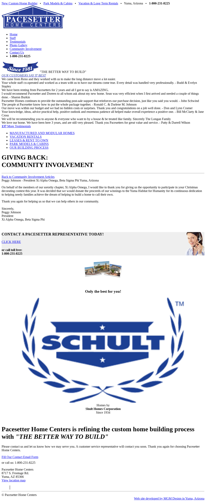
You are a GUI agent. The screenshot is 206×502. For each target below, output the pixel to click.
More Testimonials (16, 126)
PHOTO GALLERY (103, 283)
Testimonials (18, 41)
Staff (13, 38)
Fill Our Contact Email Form (20, 457)
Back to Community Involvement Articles (28, 176)
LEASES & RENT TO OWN (29, 140)
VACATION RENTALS (26, 136)
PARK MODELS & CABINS (29, 144)
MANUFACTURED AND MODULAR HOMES (42, 133)
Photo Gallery (18, 45)
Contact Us (17, 52)
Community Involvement (25, 49)
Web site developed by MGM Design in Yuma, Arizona (169, 498)
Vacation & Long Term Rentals (98, 3)
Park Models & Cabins (57, 3)
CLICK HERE (11, 242)
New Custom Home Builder (19, 3)
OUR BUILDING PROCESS (29, 147)
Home (14, 34)
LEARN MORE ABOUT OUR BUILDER (103, 419)
